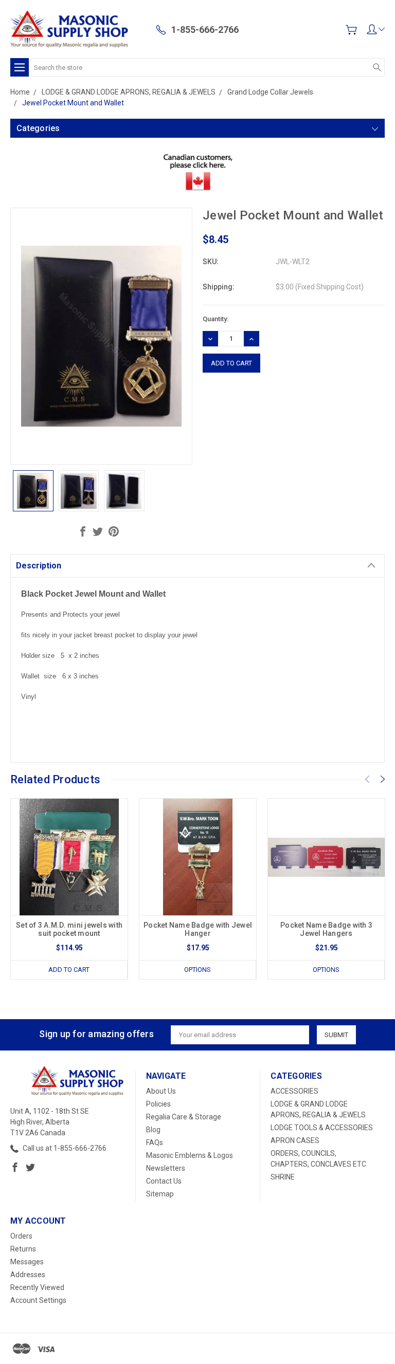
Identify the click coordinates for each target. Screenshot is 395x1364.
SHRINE (283, 1177)
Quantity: (215, 319)
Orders (21, 1236)
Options (197, 969)
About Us (161, 1091)
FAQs (154, 1142)
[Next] (382, 779)
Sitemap (160, 1194)
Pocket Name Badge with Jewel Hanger (197, 929)
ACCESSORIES (294, 1091)
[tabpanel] (69, 889)
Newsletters (165, 1168)
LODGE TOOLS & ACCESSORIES (322, 1127)
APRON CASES (295, 1140)
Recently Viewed (37, 1287)
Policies (158, 1104)
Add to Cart (68, 969)
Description (38, 565)
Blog (153, 1130)
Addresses (27, 1274)
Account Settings (38, 1300)
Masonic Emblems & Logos (189, 1155)
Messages (27, 1262)
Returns (23, 1249)
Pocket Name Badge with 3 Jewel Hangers (326, 929)
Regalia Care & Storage (183, 1117)
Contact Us (164, 1181)
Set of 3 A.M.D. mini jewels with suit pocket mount (69, 929)
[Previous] (367, 779)
